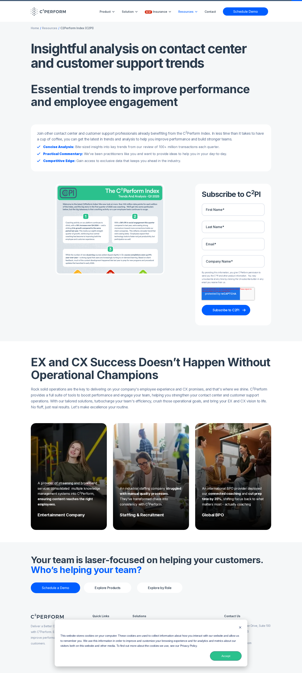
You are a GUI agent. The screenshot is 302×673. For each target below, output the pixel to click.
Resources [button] (186, 11)
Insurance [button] (157, 11)
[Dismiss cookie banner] (240, 628)
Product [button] (106, 11)
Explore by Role (160, 588)
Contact (210, 11)
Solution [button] (128, 11)
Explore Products (107, 588)
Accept (225, 656)
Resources (49, 28)
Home (35, 28)
